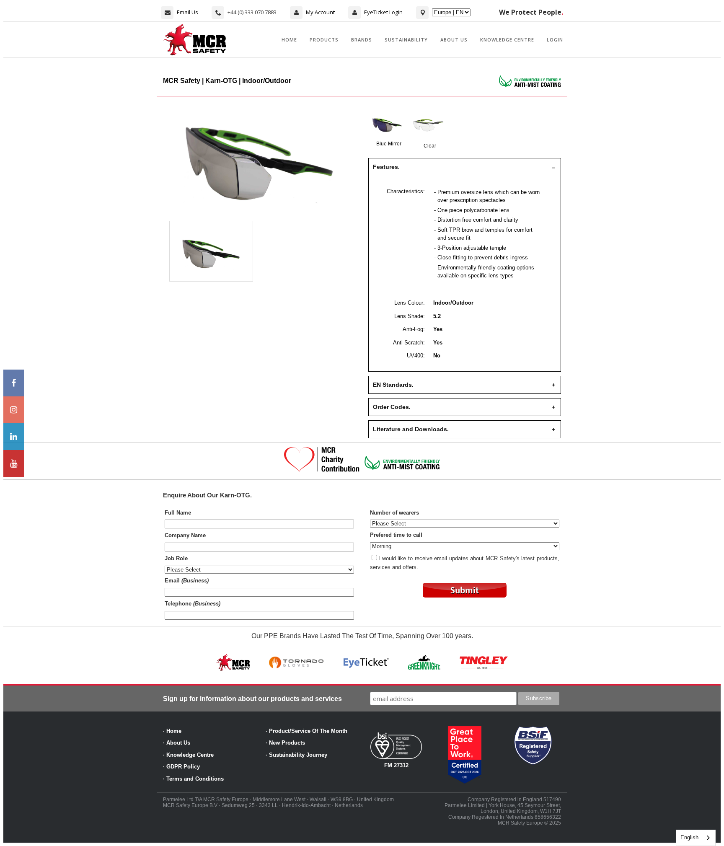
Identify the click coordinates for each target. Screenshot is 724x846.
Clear (430, 146)
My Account (320, 12)
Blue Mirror (388, 144)
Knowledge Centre (507, 39)
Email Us (187, 12)
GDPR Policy (183, 766)
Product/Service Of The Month (308, 731)
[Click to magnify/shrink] (259, 163)
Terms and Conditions (195, 779)
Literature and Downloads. (411, 429)
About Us (454, 39)
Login (555, 39)
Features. (386, 166)
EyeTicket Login (383, 12)
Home (289, 39)
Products (324, 39)
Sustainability (406, 39)
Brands (361, 39)
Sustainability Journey (298, 755)
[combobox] (696, 838)
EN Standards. (393, 384)
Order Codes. (392, 407)
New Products (287, 743)
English (689, 837)
